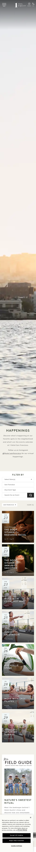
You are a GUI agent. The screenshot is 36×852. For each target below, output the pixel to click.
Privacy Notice (22, 830)
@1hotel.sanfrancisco (11, 453)
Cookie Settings (16, 846)
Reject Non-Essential (16, 840)
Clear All (30, 505)
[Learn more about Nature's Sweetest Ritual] (18, 782)
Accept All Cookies (16, 835)
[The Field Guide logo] (18, 762)
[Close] (30, 817)
